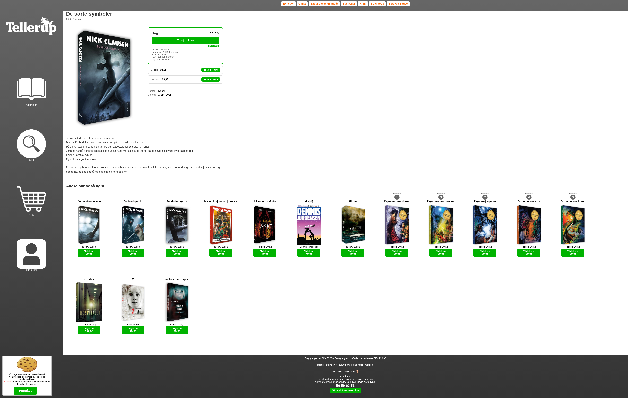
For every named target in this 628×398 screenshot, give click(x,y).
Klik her (7, 381)
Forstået (25, 390)
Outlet (302, 3)
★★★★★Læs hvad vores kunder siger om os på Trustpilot (345, 377)
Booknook (377, 3)
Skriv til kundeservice (345, 390)
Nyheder (288, 3)
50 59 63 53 (345, 385)
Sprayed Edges (398, 3)
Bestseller (349, 3)
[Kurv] (31, 189)
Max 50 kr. (337, 371)
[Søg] (31, 134)
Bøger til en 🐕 (351, 371)
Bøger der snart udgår (324, 3)
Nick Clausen (74, 19)
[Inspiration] (31, 79)
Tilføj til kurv (185, 40)
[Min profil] (31, 244)
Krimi (363, 3)
